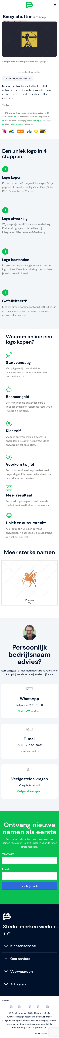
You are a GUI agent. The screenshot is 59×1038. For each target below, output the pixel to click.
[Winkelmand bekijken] (54, 5)
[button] (5, 5)
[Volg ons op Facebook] (4, 934)
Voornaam (8, 853)
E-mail (5, 869)
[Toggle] (6, 946)
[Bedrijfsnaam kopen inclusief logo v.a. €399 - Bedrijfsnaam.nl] (29, 5)
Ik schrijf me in (29, 886)
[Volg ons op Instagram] (8, 934)
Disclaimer (6, 1001)
